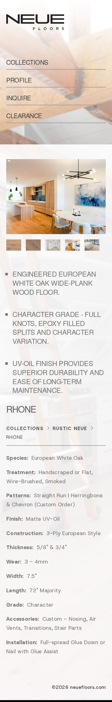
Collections (27, 62)
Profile (19, 79)
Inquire (18, 97)
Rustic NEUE (70, 428)
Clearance (24, 115)
